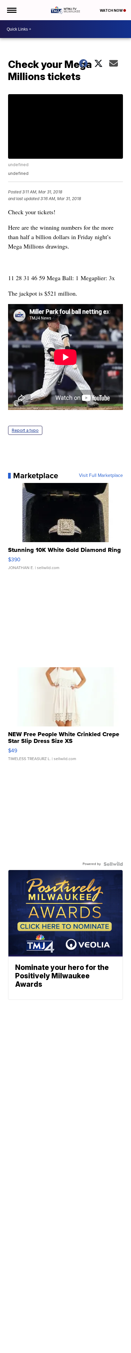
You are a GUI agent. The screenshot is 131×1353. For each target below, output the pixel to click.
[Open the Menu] (11, 10)
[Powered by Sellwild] (113, 864)
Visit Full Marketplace (101, 475)
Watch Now (111, 10)
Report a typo (25, 430)
